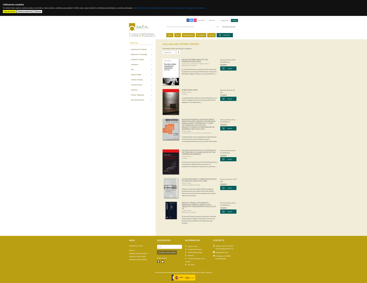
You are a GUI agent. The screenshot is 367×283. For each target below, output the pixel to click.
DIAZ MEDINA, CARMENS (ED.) (190, 64)
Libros (170, 35)
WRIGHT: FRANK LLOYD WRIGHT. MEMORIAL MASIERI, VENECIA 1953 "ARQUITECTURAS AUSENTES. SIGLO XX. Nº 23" (199, 205)
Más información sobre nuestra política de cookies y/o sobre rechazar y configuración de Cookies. (169, 8)
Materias (191, 255)
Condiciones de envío (195, 249)
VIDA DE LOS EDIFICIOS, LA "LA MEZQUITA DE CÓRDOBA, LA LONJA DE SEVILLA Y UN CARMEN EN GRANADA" (199, 152)
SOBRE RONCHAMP (190, 90)
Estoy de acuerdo (9, 11)
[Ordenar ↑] (178, 52)
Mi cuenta (191, 264)
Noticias (211, 35)
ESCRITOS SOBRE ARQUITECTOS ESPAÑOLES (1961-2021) (195, 60)
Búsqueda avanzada (228, 27)
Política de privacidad (195, 252)
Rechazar (38, 11)
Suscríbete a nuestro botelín (166, 252)
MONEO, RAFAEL (204, 64)
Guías (177, 35)
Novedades (201, 35)
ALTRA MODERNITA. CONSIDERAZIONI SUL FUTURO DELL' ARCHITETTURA (199, 180)
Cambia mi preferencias (25, 11)
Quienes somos (193, 246)
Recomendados (188, 35)
